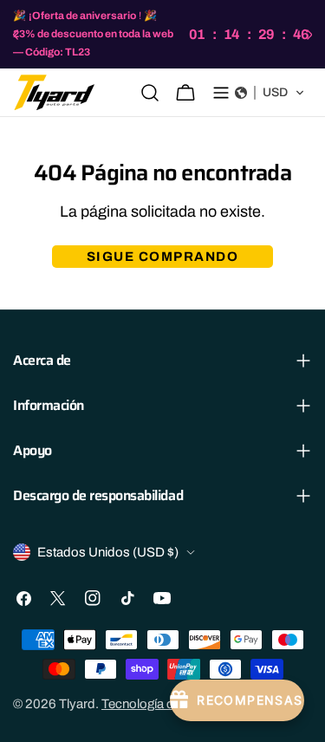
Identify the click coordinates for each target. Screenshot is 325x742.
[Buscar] (150, 92)
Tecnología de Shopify (164, 704)
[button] (270, 93)
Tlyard (77, 704)
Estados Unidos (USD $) (108, 552)
